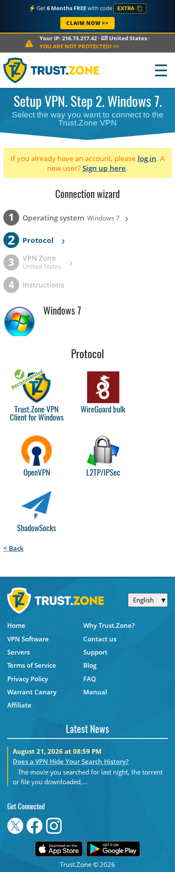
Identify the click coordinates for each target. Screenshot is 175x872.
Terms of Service (31, 665)
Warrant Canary (31, 692)
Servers (18, 652)
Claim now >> (87, 23)
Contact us (99, 639)
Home (16, 625)
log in (147, 158)
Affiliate (19, 705)
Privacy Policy (27, 678)
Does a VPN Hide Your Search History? (71, 761)
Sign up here (104, 168)
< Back (13, 548)
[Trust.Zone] (51, 70)
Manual (95, 692)
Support (95, 652)
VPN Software (28, 639)
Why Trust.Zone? (109, 625)
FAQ (89, 678)
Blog (89, 665)
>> (79, 46)
